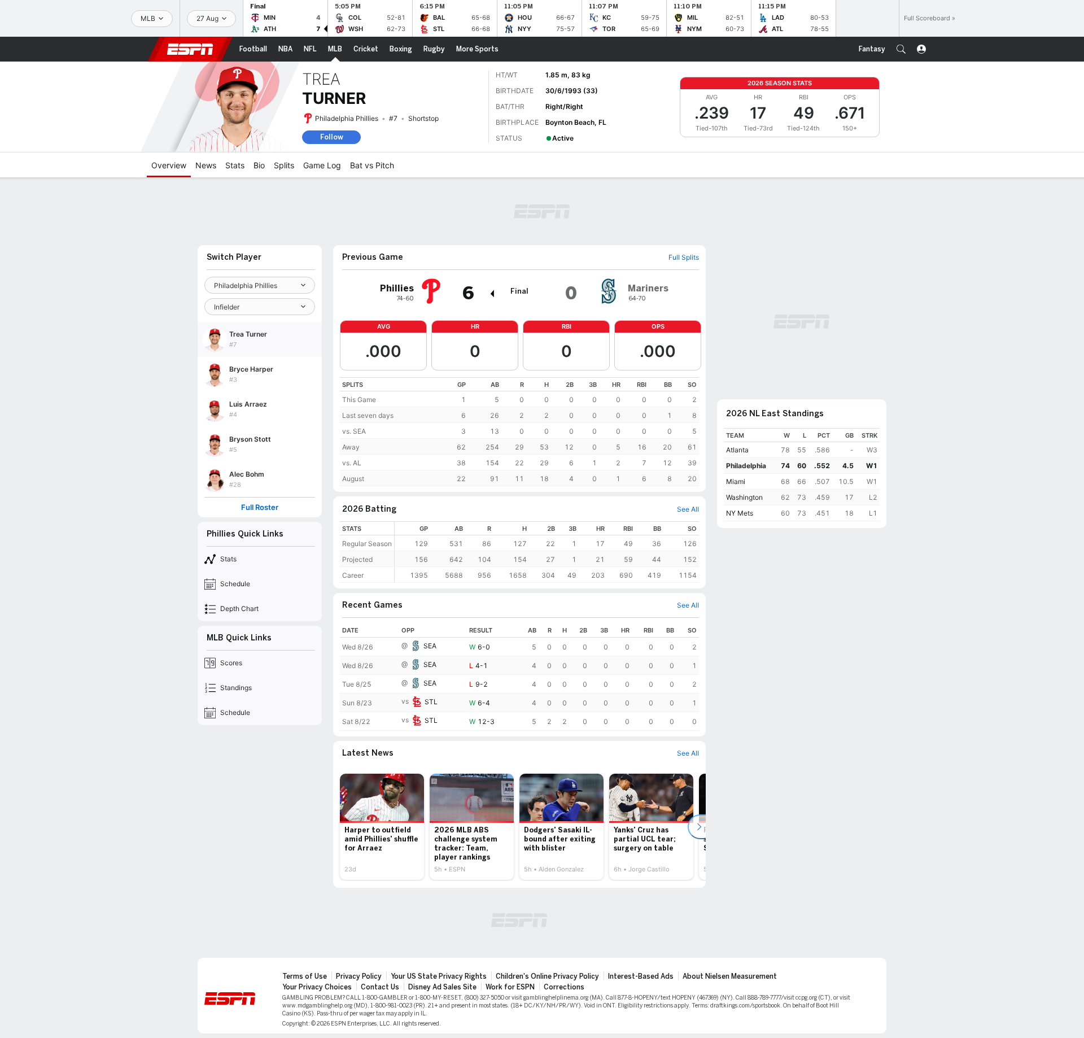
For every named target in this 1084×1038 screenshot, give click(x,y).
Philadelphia (746, 465)
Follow (331, 137)
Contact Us (380, 987)
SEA (429, 646)
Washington (744, 497)
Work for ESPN (510, 987)
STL (431, 701)
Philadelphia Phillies (346, 118)
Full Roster (259, 507)
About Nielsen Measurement (730, 976)
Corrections (564, 987)
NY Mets (739, 513)
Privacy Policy (359, 976)
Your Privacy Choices (317, 987)
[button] (901, 49)
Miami (735, 481)
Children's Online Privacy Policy (547, 976)
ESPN (190, 49)
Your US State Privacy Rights (439, 976)
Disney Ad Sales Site (442, 987)
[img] (491, 293)
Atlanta (737, 450)
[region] (519, 431)
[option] (382, 827)
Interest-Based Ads (641, 976)
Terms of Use (304, 976)
